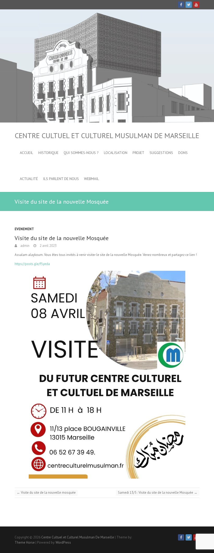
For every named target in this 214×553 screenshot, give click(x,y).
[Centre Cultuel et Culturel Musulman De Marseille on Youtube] (196, 5)
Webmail (91, 178)
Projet (138, 152)
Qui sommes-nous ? (81, 152)
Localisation (115, 152)
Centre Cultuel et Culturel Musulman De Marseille (107, 135)
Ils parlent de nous (61, 178)
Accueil (26, 152)
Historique (48, 152)
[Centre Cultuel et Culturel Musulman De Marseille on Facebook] (181, 5)
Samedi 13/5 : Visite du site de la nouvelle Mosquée (157, 492)
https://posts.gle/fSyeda (32, 264)
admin (24, 245)
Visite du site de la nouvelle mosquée (46, 492)
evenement (24, 229)
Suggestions (161, 152)
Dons (183, 152)
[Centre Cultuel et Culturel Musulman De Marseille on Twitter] (189, 5)
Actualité (29, 178)
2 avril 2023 (48, 245)
